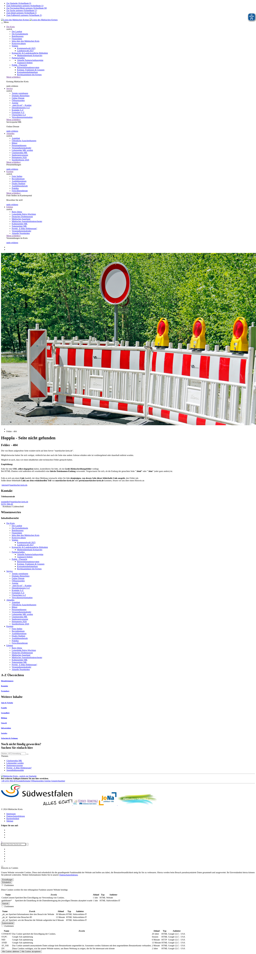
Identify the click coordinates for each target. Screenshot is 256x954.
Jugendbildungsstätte (15, 770)
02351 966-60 (7, 504)
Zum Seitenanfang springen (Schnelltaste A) (24, 6)
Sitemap (9, 821)
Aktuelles (10, 133)
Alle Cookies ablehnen (10, 952)
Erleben (9, 207)
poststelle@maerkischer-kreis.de (14, 502)
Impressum (11, 814)
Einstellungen (7, 880)
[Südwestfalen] (37, 805)
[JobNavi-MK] (108, 805)
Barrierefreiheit (12, 818)
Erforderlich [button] (6, 882)
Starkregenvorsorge (14, 765)
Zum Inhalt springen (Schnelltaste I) (21, 13)
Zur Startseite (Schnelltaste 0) (18, 3)
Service (9, 88)
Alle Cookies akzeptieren (31, 952)
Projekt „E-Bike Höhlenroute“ (19, 768)
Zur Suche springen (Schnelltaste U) (21, 10)
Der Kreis (10, 27)
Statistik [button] (5, 904)
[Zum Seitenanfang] (2, 866)
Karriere (9, 171)
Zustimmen (9, 885)
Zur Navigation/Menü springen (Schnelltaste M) (26, 8)
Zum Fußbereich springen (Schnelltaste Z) (24, 15)
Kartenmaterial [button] (7, 923)
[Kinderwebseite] (85, 805)
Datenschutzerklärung (15, 816)
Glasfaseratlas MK (14, 760)
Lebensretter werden (15, 763)
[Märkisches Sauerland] (138, 805)
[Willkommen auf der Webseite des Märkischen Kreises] (29, 20)
